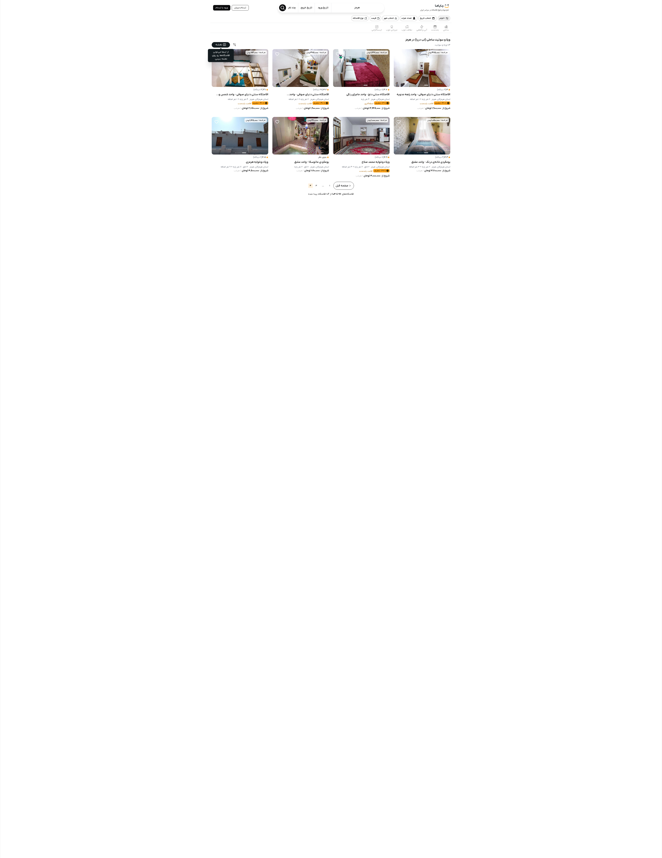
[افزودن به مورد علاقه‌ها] (398, 54)
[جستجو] (282, 7)
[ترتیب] (234, 44)
